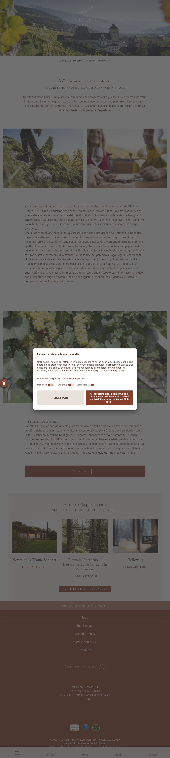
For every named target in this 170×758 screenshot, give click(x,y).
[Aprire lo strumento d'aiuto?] (4, 383)
